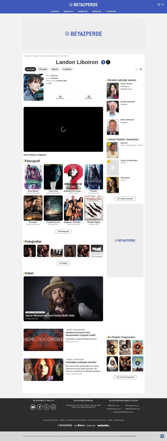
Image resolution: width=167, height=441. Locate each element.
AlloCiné (111, 405)
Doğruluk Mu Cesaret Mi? (73, 191)
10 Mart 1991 (61, 81)
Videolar (96, 11)
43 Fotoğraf (63, 263)
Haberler (82, 11)
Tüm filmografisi (63, 231)
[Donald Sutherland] (113, 109)
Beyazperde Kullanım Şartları (76, 420)
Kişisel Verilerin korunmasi (97, 420)
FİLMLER (55, 11)
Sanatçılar (36, 56)
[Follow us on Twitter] (47, 407)
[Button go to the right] (140, 69)
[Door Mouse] (33, 177)
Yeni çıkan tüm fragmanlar (125, 377)
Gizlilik (110, 420)
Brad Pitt (124, 143)
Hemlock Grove (53, 222)
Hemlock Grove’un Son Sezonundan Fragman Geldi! (81, 333)
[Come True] (53, 177)
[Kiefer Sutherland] (113, 127)
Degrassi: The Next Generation (73, 222)
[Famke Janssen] (113, 91)
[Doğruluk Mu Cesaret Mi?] (73, 177)
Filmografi (32, 161)
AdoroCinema (130, 409)
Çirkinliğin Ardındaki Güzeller (81, 362)
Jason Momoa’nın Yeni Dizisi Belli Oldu (49, 315)
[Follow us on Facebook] (40, 407)
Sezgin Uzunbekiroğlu (129, 160)
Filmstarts (130, 405)
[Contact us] (53, 407)
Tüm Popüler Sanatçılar (125, 199)
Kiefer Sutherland (127, 120)
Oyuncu (42, 56)
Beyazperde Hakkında (50, 420)
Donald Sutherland (128, 102)
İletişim (62, 420)
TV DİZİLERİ (111, 11)
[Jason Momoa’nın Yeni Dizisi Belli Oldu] (63, 298)
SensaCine (111, 409)
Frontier (93, 191)
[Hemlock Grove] (53, 208)
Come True (53, 191)
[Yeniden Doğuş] (93, 208)
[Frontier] (93, 177)
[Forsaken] (33, 208)
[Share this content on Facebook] (103, 62)
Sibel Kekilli (125, 178)
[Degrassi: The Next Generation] (73, 208)
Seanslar (68, 11)
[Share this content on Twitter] (108, 62)
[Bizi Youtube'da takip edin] (33, 407)
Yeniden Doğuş (93, 222)
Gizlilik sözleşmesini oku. (128, 436)
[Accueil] (83, 5)
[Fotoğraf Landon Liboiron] (30, 251)
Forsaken (33, 222)
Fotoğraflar (33, 241)
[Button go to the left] (136, 69)
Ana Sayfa (28, 56)
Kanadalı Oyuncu (52, 56)
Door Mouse (33, 191)
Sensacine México (120, 412)
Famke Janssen (126, 84)
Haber (29, 273)
